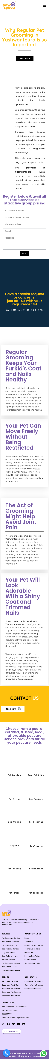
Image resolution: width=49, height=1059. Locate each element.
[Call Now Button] (6, 1053)
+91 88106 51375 (32, 310)
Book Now (10, 708)
